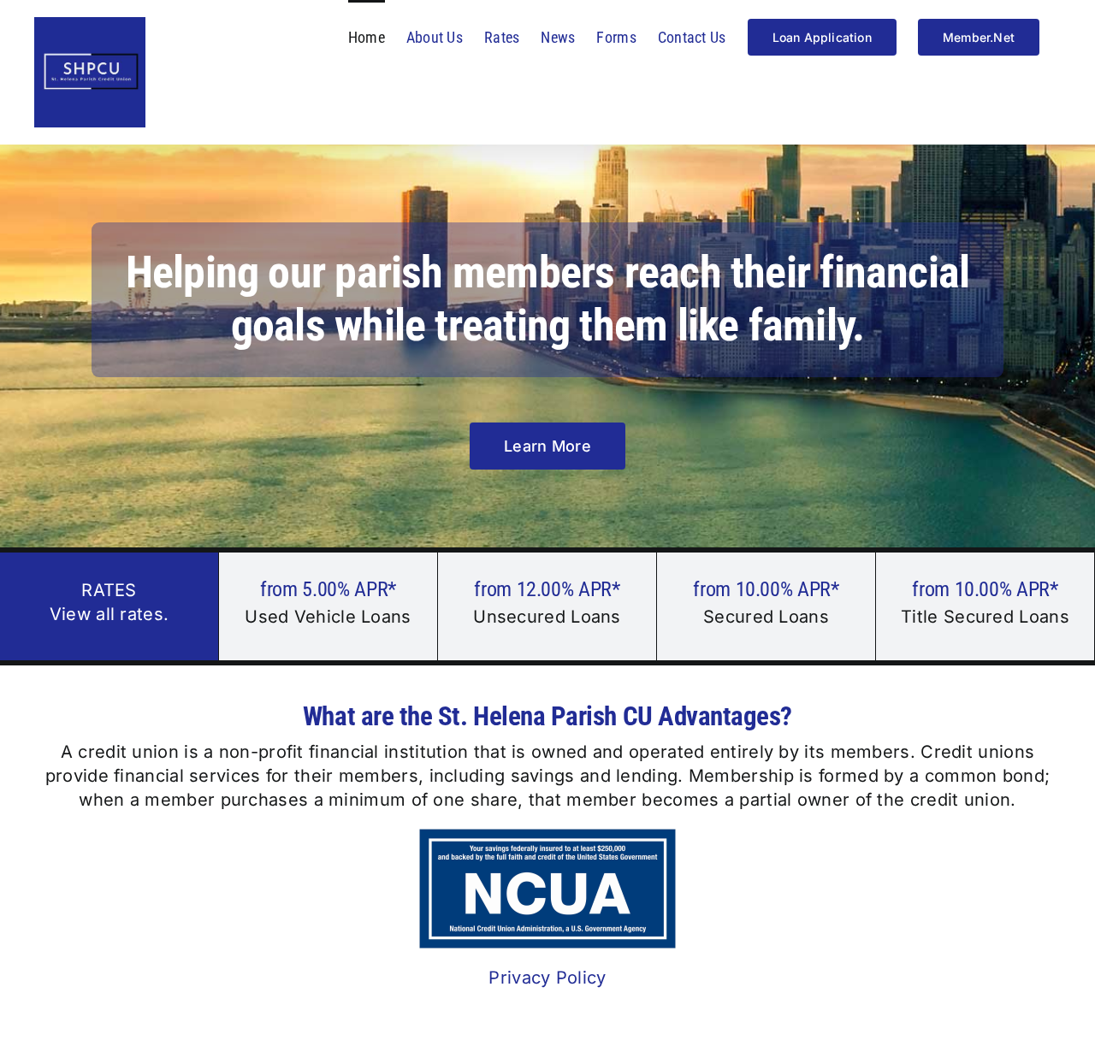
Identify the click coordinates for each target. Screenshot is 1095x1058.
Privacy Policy (547, 977)
